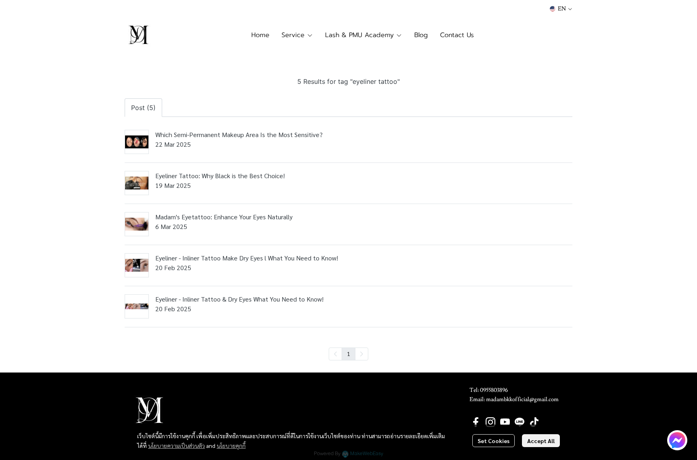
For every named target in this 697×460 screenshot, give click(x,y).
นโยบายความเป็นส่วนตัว (176, 445)
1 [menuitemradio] (348, 353)
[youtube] (505, 422)
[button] (560, 9)
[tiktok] (534, 422)
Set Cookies (493, 440)
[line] (519, 422)
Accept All (541, 440)
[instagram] (490, 422)
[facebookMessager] (677, 440)
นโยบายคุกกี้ (231, 445)
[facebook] (476, 422)
